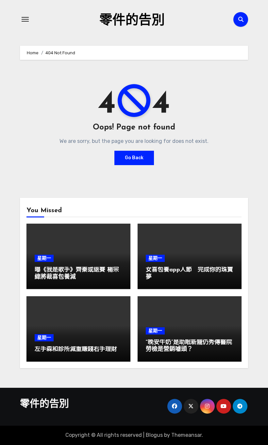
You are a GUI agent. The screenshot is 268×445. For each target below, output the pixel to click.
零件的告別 (132, 20)
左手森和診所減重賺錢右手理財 (76, 349)
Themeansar (186, 435)
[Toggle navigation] (25, 19)
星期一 (44, 258)
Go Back (134, 158)
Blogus (154, 435)
